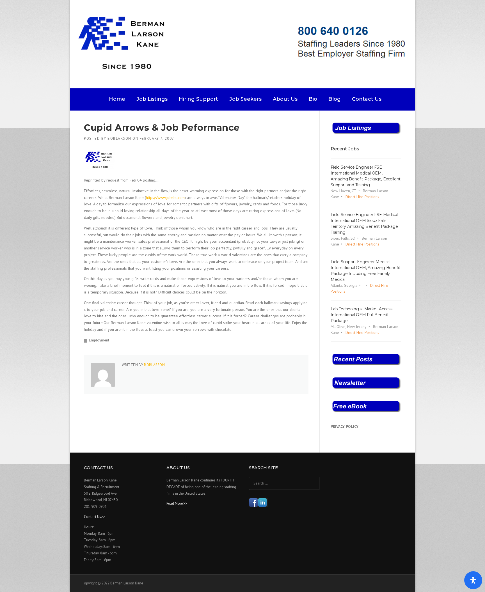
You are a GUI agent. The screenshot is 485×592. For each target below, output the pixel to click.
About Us (285, 99)
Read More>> (176, 503)
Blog (334, 99)
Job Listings (152, 99)
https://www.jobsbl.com (165, 197)
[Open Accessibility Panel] (473, 580)
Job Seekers (245, 99)
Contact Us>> (94, 516)
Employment (99, 340)
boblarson (119, 138)
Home (117, 99)
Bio (313, 99)
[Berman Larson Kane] (244, 43)
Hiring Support (198, 99)
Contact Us (366, 99)
